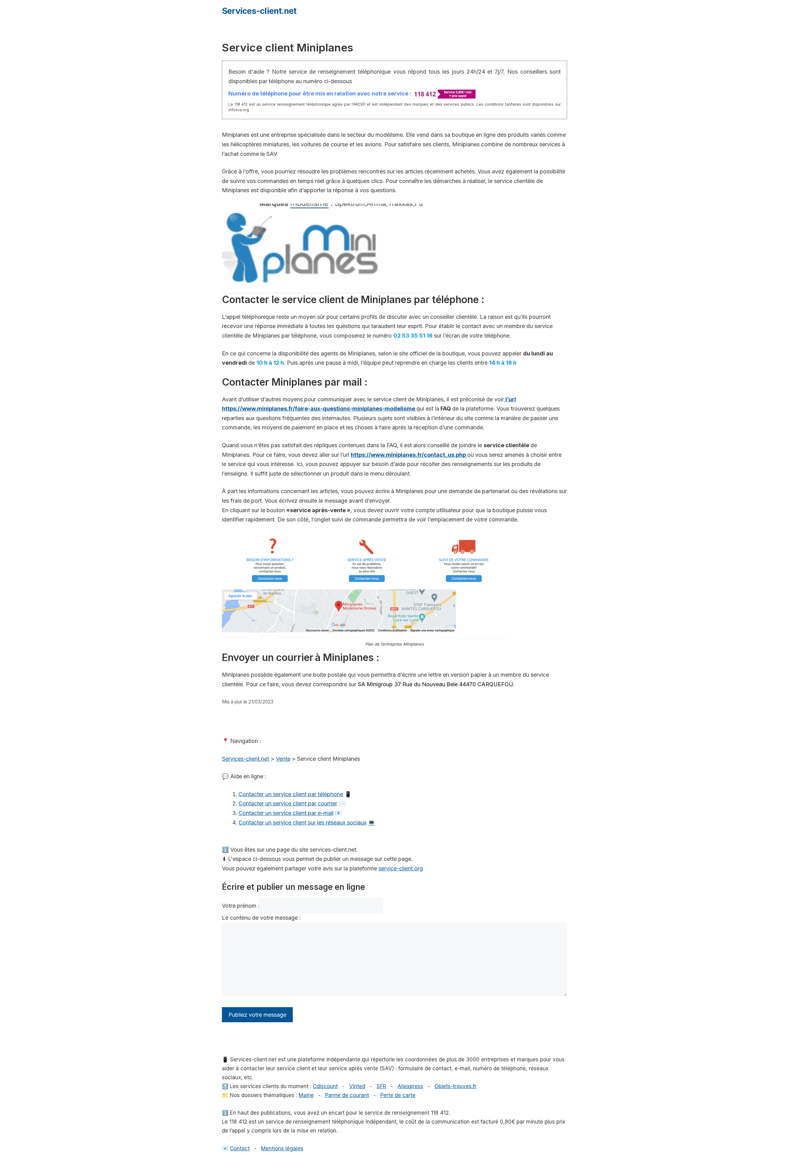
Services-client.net (259, 11)
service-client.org (400, 868)
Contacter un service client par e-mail (286, 813)
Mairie (306, 1095)
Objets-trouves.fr (455, 1086)
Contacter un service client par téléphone (291, 794)
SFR (381, 1086)
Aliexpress (410, 1086)
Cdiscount (325, 1086)
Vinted (357, 1086)
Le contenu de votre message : (261, 917)
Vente (283, 759)
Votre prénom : (241, 905)
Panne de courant (347, 1095)
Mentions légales (282, 1148)
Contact (240, 1148)
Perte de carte (397, 1095)
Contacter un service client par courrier (288, 803)
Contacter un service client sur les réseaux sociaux (302, 822)
